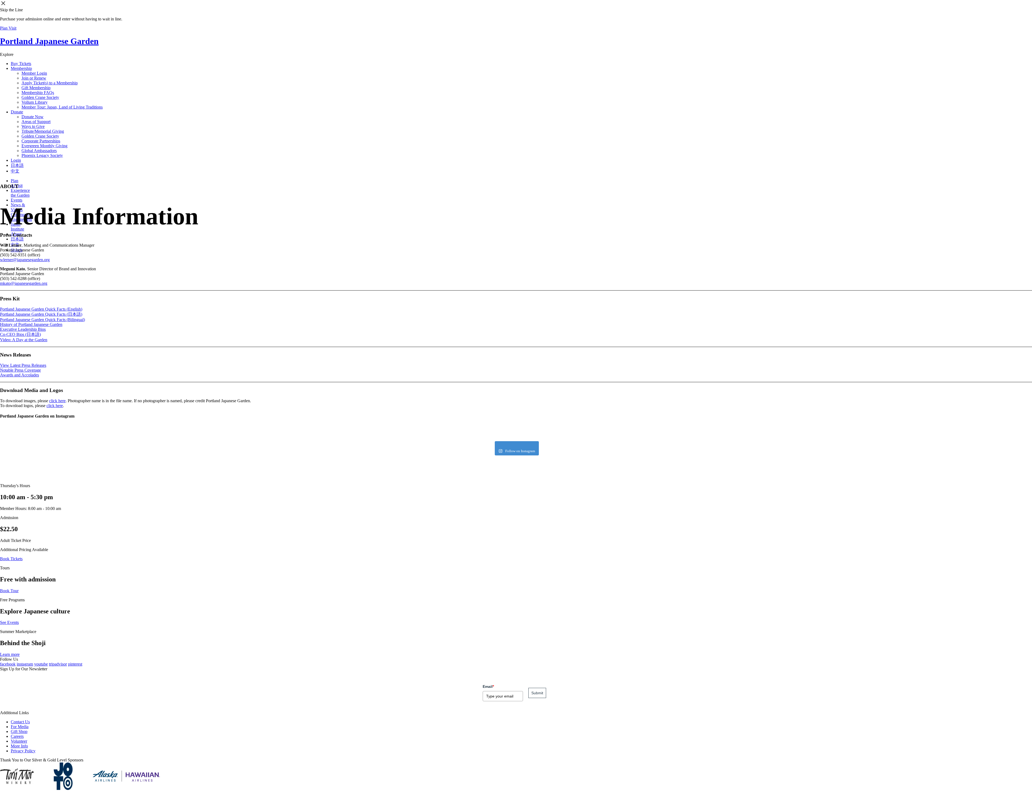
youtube (41, 664)
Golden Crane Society (40, 97)
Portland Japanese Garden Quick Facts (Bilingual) (42, 319)
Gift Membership (36, 87)
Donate (17, 112)
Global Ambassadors (39, 150)
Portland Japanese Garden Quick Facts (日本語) (41, 314)
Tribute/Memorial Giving (43, 131)
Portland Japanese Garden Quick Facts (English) (41, 309)
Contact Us (20, 722)
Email (488, 686)
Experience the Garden (20, 192)
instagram (25, 664)
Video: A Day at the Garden (23, 339)
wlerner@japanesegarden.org (25, 259)
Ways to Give (33, 126)
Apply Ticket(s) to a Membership (50, 83)
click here (57, 400)
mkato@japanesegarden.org (23, 283)
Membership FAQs (38, 92)
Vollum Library (35, 102)
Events (16, 200)
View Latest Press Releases (23, 365)
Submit (537, 693)
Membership (21, 68)
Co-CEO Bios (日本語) (20, 334)
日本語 (17, 165)
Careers (17, 736)
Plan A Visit (17, 183)
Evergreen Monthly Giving (44, 145)
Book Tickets (11, 558)
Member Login (34, 73)
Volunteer (19, 741)
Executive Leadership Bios (23, 329)
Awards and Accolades (19, 375)
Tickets (21, 63)
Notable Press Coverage (20, 370)
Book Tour (9, 590)
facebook (8, 664)
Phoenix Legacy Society (42, 155)
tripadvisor (58, 664)
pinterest (75, 664)
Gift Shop (19, 731)
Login (16, 160)
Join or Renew (34, 78)
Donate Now (33, 116)
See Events (9, 622)
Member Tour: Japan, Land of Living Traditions (62, 107)
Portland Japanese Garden (49, 41)
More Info (19, 746)
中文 (15, 171)
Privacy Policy (23, 751)
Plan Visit (8, 28)
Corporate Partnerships (41, 141)
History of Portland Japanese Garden (31, 324)
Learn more (10, 654)
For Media (19, 726)
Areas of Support (36, 121)
